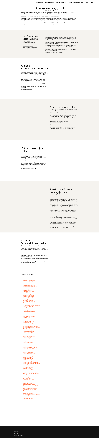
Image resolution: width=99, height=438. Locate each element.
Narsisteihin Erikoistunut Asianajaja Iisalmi (30, 47)
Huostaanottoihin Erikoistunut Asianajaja (30, 362)
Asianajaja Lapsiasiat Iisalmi (28, 342)
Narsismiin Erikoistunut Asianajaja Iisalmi (30, 385)
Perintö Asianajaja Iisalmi (27, 370)
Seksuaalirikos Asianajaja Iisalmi (28, 331)
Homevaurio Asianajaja (27, 320)
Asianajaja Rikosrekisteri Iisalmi (28, 351)
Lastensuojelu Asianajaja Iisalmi (26, 89)
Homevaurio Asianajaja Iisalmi (28, 321)
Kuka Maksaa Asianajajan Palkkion (29, 323)
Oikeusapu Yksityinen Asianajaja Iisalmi (30, 302)
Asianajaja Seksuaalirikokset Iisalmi (29, 48)
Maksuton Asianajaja (26, 390)
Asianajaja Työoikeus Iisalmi (28, 306)
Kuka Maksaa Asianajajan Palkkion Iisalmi (30, 325)
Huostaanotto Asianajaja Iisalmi (28, 361)
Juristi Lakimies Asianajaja (27, 292)
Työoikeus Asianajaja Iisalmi (28, 364)
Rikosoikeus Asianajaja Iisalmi (28, 369)
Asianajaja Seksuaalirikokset (28, 352)
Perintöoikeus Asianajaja (27, 374)
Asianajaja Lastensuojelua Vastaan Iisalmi (30, 347)
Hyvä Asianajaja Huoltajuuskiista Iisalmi (30, 286)
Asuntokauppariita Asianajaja (28, 354)
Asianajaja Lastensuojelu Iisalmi (28, 344)
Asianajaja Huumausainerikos (28, 334)
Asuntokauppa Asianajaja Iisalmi (29, 316)
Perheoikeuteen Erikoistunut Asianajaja (30, 303)
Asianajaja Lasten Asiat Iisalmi (28, 343)
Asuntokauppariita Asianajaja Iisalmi (29, 356)
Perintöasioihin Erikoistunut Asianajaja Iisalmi (31, 373)
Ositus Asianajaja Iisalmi (27, 44)
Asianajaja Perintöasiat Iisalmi (28, 315)
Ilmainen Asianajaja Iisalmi (61, 2)
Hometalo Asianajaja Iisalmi (28, 318)
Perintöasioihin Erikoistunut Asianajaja (30, 372)
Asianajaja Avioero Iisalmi (27, 308)
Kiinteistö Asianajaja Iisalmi (28, 396)
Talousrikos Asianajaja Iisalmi (28, 367)
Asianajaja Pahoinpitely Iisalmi (28, 284)
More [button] (86, 2)
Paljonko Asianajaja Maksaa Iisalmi (29, 380)
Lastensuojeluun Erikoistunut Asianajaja (30, 326)
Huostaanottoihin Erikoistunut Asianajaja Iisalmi (31, 363)
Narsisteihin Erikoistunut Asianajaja (29, 387)
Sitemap (52, 429)
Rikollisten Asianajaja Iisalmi (28, 313)
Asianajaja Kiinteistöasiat (27, 338)
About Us (93, 2)
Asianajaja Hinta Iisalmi (27, 282)
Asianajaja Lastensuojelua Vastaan (29, 346)
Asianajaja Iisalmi (39, 2)
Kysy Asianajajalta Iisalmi (27, 395)
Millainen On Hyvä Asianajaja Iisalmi (29, 328)
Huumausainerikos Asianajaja (28, 296)
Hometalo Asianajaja (27, 317)
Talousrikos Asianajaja (27, 365)
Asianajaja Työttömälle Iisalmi (28, 310)
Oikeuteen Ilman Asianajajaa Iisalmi (29, 389)
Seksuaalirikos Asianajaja (27, 330)
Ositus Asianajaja (26, 287)
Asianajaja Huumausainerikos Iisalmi (29, 43)
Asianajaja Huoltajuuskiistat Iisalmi (29, 333)
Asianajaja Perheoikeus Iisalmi (28, 348)
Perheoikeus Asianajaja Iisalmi (28, 312)
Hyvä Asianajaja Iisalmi (27, 322)
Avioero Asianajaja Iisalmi (27, 307)
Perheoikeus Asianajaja (27, 378)
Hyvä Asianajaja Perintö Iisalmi (28, 299)
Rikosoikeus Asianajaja (27, 368)
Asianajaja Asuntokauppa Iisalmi (29, 281)
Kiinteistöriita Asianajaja (27, 294)
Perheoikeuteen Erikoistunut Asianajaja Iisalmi (31, 305)
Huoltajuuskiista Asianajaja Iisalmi (29, 359)
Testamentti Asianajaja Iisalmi (28, 291)
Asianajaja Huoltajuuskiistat (28, 332)
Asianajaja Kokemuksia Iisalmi (28, 341)
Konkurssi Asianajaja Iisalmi (28, 398)
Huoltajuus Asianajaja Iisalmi (28, 358)
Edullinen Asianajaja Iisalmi (27, 357)
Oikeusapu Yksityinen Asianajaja (27, 90)
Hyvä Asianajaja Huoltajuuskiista (29, 42)
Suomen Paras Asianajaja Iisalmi (76, 2)
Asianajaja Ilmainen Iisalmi (27, 337)
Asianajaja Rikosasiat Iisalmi (28, 349)
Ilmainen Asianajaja (49, 2)
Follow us (52, 434)
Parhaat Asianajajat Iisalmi (27, 377)
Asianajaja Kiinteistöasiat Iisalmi (28, 339)
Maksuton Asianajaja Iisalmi (28, 46)
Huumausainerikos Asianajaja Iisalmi (29, 297)
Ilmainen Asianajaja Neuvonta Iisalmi (29, 311)
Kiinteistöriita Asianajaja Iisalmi (28, 295)
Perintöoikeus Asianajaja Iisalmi (28, 375)
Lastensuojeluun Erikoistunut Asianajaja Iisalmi (31, 327)
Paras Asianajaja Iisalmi (27, 382)
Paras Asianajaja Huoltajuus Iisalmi (29, 383)
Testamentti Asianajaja (27, 290)
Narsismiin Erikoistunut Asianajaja (29, 384)
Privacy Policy (52, 432)
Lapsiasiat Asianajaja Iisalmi (28, 393)
